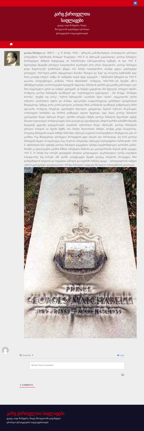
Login (121, 355)
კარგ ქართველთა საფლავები (72, 17)
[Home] (11, 44)
